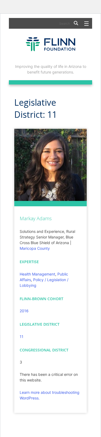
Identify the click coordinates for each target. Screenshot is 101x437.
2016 (24, 311)
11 (21, 336)
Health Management (37, 274)
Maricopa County (35, 248)
